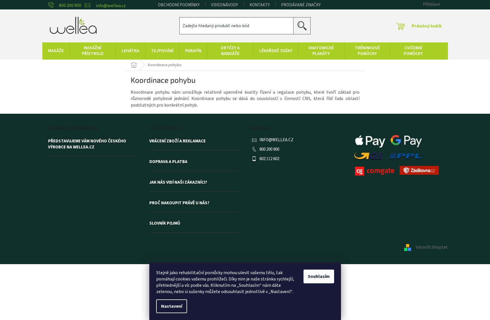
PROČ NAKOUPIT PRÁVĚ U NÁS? (179, 203)
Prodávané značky (301, 5)
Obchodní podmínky (179, 5)
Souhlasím (319, 276)
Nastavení (171, 306)
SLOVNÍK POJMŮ (164, 223)
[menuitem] (56, 51)
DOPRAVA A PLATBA (168, 162)
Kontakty (259, 5)
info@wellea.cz (276, 140)
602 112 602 (269, 159)
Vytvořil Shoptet (432, 247)
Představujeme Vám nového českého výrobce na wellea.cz (87, 144)
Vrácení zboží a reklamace (177, 141)
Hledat (304, 25)
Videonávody (224, 5)
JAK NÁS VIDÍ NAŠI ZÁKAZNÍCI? (178, 182)
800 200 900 (269, 149)
